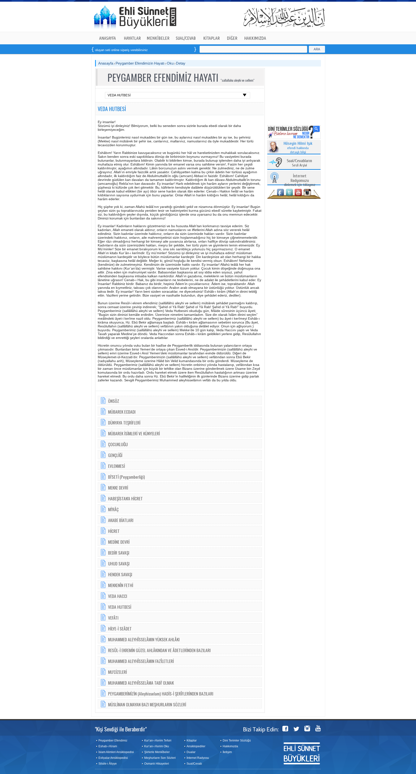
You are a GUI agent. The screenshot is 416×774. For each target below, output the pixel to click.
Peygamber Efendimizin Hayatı (140, 63)
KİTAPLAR (211, 38)
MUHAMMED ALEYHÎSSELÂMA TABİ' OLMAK (141, 683)
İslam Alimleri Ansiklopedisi (116, 752)
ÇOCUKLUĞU (118, 444)
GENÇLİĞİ (115, 455)
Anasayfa (105, 63)
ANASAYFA (107, 38)
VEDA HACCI (117, 596)
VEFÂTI (113, 618)
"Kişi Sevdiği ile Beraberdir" (121, 729)
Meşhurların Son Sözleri (160, 758)
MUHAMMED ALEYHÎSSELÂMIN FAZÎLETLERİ (141, 661)
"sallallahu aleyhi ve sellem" (237, 80)
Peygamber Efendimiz (112, 740)
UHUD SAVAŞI (119, 563)
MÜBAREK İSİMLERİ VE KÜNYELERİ (134, 433)
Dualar (191, 752)
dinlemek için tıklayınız (299, 180)
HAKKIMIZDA (255, 38)
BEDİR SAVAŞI (118, 552)
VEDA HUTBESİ (112, 108)
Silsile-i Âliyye (107, 763)
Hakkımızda (230, 746)
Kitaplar (192, 740)
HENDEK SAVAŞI (120, 574)
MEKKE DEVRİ (118, 487)
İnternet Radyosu (198, 758)
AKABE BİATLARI (120, 520)
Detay (180, 63)
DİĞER (232, 38)
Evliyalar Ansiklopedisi (113, 758)
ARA (317, 49)
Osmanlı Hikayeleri (156, 763)
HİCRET (114, 531)
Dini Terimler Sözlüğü (237, 740)
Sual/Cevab (194, 763)
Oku (170, 63)
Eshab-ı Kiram (107, 746)
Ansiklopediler (196, 746)
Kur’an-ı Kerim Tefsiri (157, 740)
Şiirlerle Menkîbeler (157, 752)
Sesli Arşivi (299, 163)
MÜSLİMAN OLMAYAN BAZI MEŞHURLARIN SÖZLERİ (147, 704)
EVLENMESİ (116, 466)
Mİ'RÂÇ (113, 509)
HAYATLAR (132, 38)
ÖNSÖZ (113, 401)
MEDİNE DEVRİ (119, 542)
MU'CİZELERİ (117, 672)
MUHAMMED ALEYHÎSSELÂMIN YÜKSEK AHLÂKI (144, 639)
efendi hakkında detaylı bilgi (298, 148)
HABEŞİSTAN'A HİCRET (125, 498)
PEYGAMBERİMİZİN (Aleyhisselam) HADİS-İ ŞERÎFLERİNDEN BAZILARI (160, 693)
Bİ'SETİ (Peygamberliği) (126, 477)
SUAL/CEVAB (186, 38)
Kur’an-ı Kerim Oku (156, 746)
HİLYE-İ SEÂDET (120, 628)
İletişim (227, 752)
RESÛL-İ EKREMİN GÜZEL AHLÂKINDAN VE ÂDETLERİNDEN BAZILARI (159, 650)
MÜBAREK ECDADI (122, 412)
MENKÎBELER (158, 38)
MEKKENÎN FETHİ (120, 585)
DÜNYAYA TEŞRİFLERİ (124, 422)
